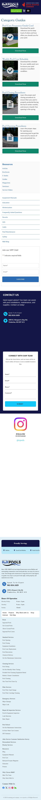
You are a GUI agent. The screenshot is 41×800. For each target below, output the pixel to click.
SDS (3, 222)
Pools (4, 620)
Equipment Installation (8, 646)
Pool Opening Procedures (14, 126)
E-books (5, 176)
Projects (11, 613)
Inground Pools (6, 622)
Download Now (20, 51)
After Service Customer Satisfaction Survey (15, 739)
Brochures (5, 172)
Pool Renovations (7, 652)
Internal (5, 615)
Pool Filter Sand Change (9, 690)
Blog (3, 752)
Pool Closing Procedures (13, 92)
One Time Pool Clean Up (9, 681)
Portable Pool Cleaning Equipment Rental (14, 672)
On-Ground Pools (7, 625)
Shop (32, 613)
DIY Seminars (6, 733)
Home (4, 613)
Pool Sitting (5, 666)
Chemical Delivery (7, 655)
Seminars (5, 186)
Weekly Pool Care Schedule (15, 59)
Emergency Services (8, 698)
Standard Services (8, 637)
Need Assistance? (16, 11)
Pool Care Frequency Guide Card (17, 25)
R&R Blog (5, 242)
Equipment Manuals (9, 198)
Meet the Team (6, 775)
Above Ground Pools (8, 628)
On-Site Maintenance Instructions (11, 658)
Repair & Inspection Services (11, 710)
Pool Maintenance (8, 232)
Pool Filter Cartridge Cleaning (11, 693)
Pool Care (5, 757)
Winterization (7, 208)
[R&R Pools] (10, 4)
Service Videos (7, 190)
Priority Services (7, 745)
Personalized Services (9, 742)
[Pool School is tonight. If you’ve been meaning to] (20, 520)
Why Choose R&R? (8, 772)
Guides (4, 179)
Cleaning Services (8, 663)
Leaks (4, 227)
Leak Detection (6, 716)
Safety (4, 237)
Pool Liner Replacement (9, 649)
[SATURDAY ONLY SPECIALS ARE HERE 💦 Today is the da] (20, 475)
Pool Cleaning (6, 678)
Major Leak (5, 704)
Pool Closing (6, 643)
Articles (5, 169)
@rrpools (20, 440)
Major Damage (6, 701)
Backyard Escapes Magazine (10, 760)
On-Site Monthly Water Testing (11, 669)
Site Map (13, 615)
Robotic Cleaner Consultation (10, 675)
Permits (5, 217)
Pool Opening (6, 640)
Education (5, 203)
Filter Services (6, 687)
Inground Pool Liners (8, 631)
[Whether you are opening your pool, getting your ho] (20, 498)
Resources (7, 164)
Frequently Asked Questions (12, 212)
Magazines (6, 183)
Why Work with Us (22, 613)
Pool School (6, 724)
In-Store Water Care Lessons (10, 730)
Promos (4, 766)
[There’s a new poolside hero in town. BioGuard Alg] (20, 453)
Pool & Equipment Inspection (10, 713)
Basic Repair (6, 719)
